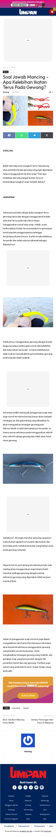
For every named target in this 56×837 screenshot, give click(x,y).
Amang (6, 92)
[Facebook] (14, 787)
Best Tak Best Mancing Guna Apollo (13, 721)
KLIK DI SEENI (28, 696)
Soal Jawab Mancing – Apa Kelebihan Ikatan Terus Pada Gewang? (26, 82)
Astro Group (47, 831)
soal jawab (16, 708)
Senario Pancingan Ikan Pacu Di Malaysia (42, 721)
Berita (13, 67)
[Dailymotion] (42, 787)
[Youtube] (36, 787)
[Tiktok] (31, 787)
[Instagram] (20, 787)
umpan (26, 708)
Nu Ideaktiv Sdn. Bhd (26, 831)
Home (5, 67)
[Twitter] (25, 787)
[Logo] (28, 772)
